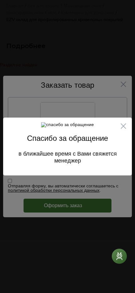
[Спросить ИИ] (119, 256)
